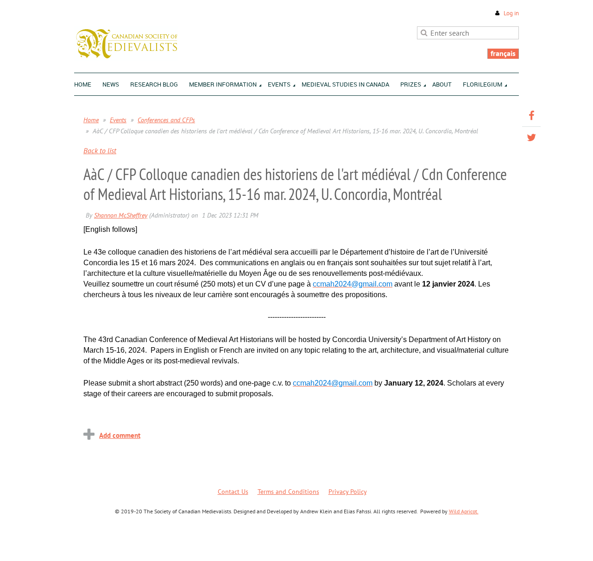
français (503, 53)
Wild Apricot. (464, 511)
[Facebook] (531, 115)
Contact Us (233, 491)
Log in (511, 13)
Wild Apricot (438, 543)
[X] (531, 137)
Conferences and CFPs (166, 120)
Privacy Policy (347, 491)
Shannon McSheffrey (120, 215)
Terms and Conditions (288, 491)
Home (91, 120)
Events (118, 120)
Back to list (99, 150)
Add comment (119, 435)
